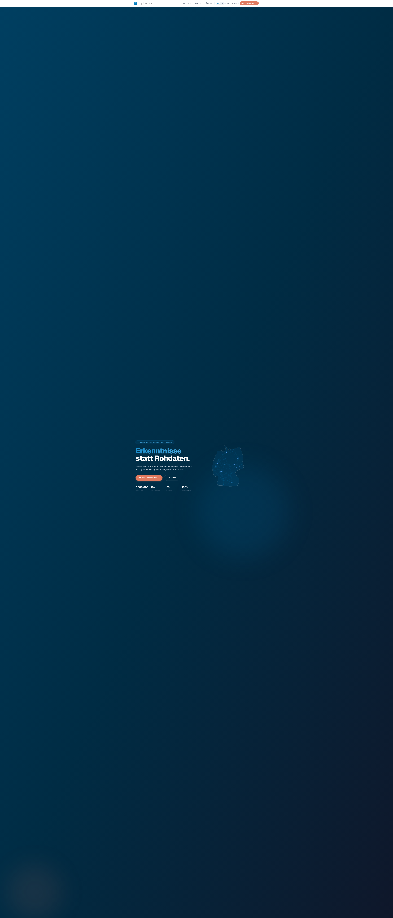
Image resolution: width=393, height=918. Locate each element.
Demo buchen (232, 3)
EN (222, 3)
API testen (172, 478)
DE (218, 3)
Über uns (209, 3)
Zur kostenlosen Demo (148, 478)
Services (186, 3)
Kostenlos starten (247, 3)
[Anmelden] (257, 3)
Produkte (197, 3)
